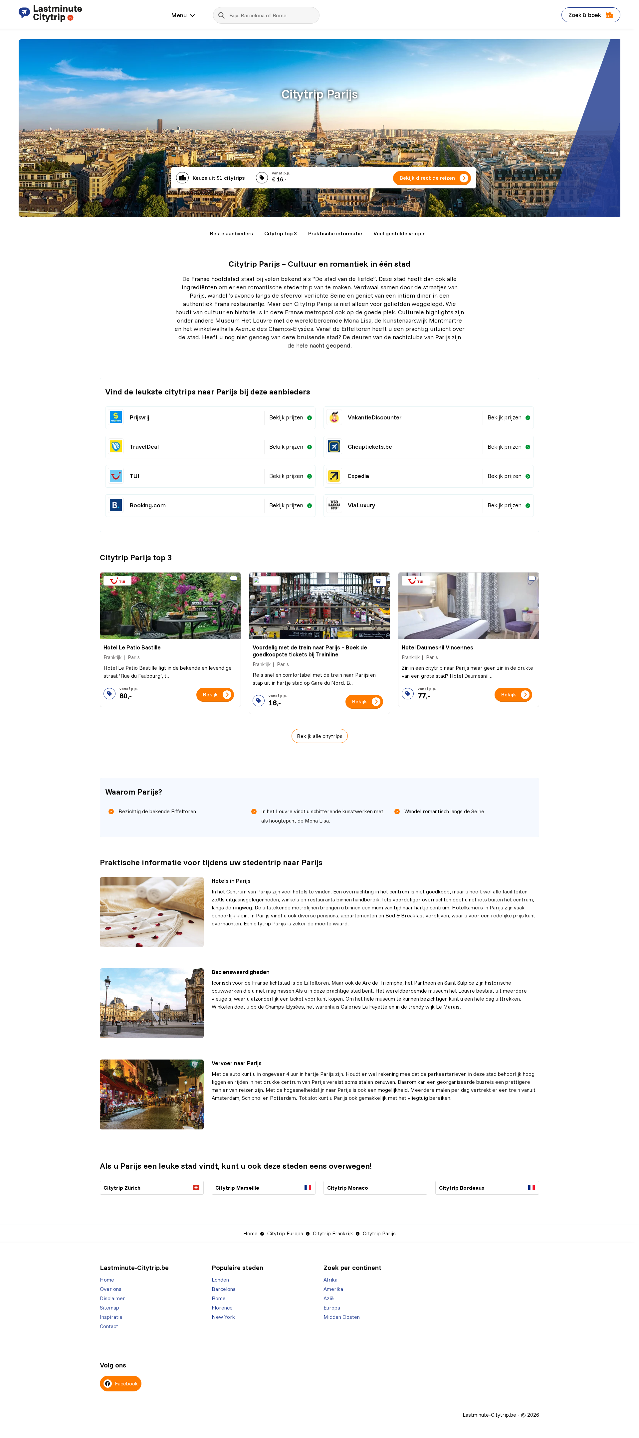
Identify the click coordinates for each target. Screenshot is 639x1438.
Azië (328, 1298)
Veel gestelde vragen (399, 233)
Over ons (110, 1289)
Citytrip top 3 (280, 233)
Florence (222, 1307)
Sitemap (109, 1307)
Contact (109, 1326)
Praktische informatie (335, 233)
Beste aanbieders (231, 233)
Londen (220, 1279)
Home (250, 1233)
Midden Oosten (341, 1317)
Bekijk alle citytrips (319, 736)
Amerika (333, 1289)
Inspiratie (111, 1317)
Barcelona (224, 1289)
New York (223, 1317)
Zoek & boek (585, 15)
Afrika (330, 1279)
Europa (331, 1307)
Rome (219, 1298)
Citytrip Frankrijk (333, 1233)
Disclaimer (112, 1298)
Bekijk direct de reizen (427, 177)
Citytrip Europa (285, 1233)
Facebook (125, 1383)
